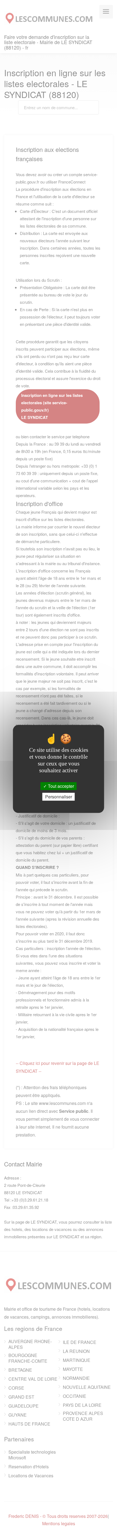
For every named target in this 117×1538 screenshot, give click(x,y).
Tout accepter (60, 786)
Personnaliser (58, 797)
